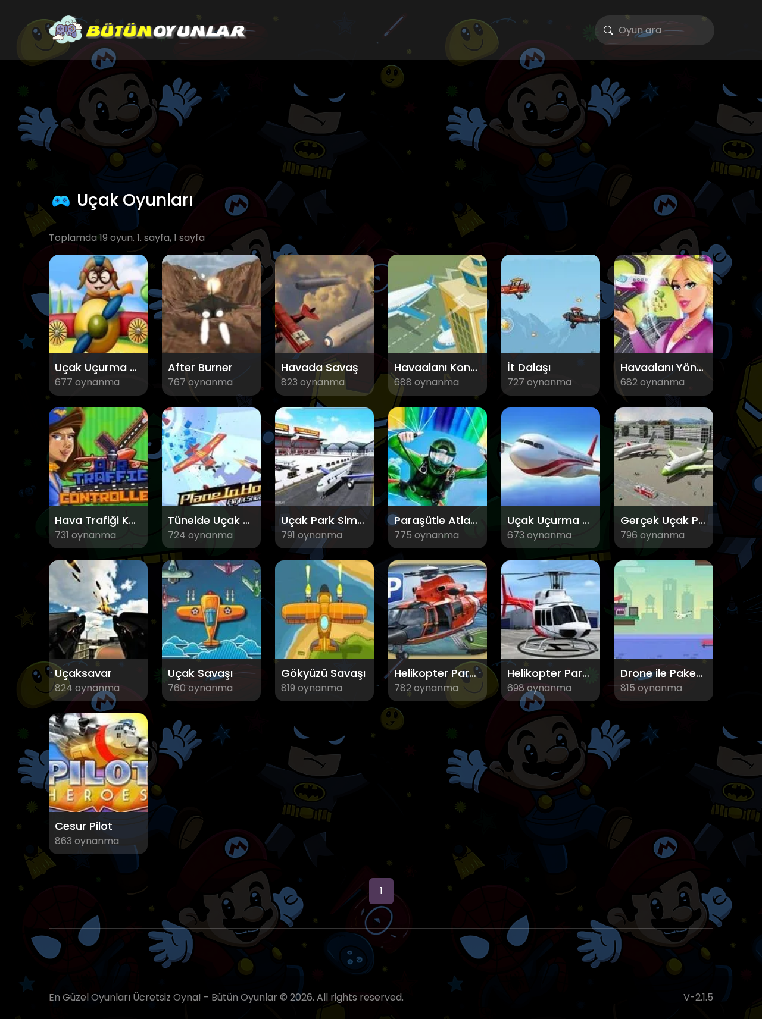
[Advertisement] (381, 122)
